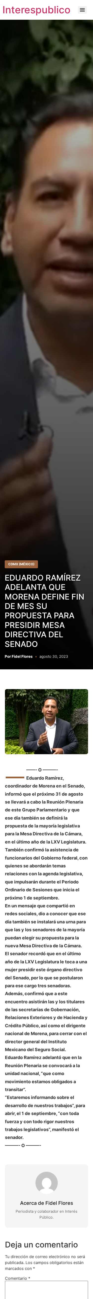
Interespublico (36, 10)
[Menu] (82, 10)
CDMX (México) (21, 564)
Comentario (17, 1278)
